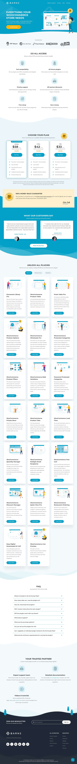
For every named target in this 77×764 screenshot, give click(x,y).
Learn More (11, 313)
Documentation (53, 743)
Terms (63, 745)
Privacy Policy (65, 743)
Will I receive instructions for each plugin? (27, 609)
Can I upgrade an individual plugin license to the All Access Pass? (34, 631)
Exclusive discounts (16, 174)
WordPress (48, 272)
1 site (56, 164)
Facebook (7, 744)
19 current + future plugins (17, 162)
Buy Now (16, 154)
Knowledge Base (54, 677)
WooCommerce (38, 272)
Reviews (68, 3)
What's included (51, 3)
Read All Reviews (38, 245)
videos (11, 700)
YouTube (19, 744)
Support (51, 745)
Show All (29, 272)
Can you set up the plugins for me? (25, 626)
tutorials (17, 700)
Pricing (59, 3)
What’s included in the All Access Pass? (26, 596)
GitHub (27, 744)
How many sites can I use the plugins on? (27, 600)
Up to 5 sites (36, 164)
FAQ (63, 3)
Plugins (64, 736)
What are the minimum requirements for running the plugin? (33, 635)
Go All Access (13, 27)
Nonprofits (64, 738)
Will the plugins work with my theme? (26, 613)
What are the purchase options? (24, 622)
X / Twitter (11, 744)
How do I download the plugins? (24, 604)
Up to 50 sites (14, 164)
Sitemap (64, 748)
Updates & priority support (17, 172)
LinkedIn (15, 744)
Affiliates (64, 741)
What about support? (21, 617)
